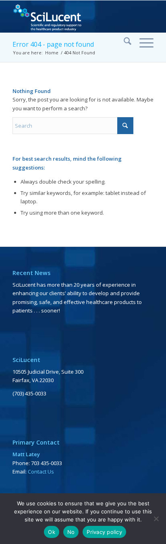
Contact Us (41, 471)
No (71, 532)
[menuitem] (123, 42)
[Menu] (142, 42)
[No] (156, 519)
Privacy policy (104, 532)
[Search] (123, 42)
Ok (51, 532)
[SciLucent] (68, 16)
